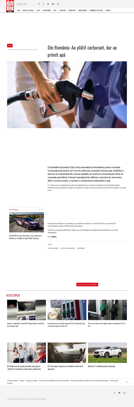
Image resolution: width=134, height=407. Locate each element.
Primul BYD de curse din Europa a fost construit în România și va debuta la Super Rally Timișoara (25, 237)
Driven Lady (72, 10)
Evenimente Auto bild (96, 10)
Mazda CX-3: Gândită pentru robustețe (101, 366)
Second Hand (47, 10)
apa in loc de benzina (68, 248)
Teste (38, 10)
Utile (55, 10)
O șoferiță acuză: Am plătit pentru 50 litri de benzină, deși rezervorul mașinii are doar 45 (66, 324)
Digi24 (54, 237)
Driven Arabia (83, 10)
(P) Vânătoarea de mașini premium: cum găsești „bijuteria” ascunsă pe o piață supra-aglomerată (24, 367)
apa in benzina (53, 248)
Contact (108, 10)
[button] (39, 4)
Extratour (62, 10)
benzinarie (81, 248)
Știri (18, 10)
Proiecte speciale (28, 10)
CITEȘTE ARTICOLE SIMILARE (87, 284)
